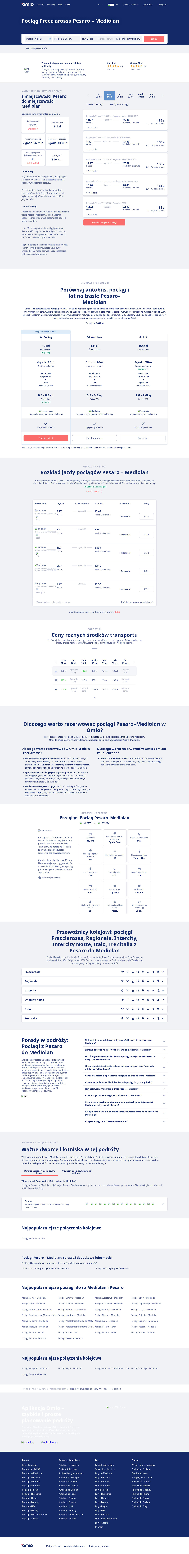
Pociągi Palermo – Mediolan (34, 1320)
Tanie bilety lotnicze (105, 1469)
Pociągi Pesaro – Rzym (105, 1326)
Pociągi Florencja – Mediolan (72, 1309)
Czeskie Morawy (140, 1473)
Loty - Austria (101, 1522)
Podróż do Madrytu (141, 1489)
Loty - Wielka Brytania (106, 1518)
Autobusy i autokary (69, 1460)
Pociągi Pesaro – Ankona (143, 1332)
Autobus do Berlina (68, 1489)
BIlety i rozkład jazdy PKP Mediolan (112, 1268)
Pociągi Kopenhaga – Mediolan (146, 1303)
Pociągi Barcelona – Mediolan (108, 1303)
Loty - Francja (102, 1502)
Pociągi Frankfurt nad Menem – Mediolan (41, 1315)
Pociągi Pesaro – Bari (68, 1332)
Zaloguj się (163, 5)
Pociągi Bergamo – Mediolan (35, 1368)
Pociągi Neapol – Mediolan (107, 1315)
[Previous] (55, 662)
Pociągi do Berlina (31, 1485)
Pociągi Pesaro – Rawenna (70, 1338)
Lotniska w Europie (104, 1465)
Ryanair (99, 1526)
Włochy (42, 1388)
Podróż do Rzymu (141, 1493)
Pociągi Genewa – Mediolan (144, 1320)
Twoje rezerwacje (130, 5)
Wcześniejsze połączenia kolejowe (53, 602)
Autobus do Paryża (68, 1485)
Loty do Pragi (102, 1489)
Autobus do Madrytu (69, 1477)
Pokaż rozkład (33, 163)
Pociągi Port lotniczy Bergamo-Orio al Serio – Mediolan (84, 1326)
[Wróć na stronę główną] (29, 5)
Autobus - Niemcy (67, 1498)
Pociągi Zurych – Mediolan (143, 1309)
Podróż (135, 1460)
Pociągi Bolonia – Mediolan (144, 1315)
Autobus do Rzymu (68, 1481)
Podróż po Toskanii (141, 1469)
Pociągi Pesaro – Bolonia (33, 1238)
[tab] (94, 104)
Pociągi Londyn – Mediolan (71, 1297)
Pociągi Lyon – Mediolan (106, 1320)
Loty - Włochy (102, 1514)
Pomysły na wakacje (142, 1477)
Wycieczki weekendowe (143, 1465)
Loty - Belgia (101, 1506)
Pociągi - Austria (30, 1518)
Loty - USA (100, 1510)
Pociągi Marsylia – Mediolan (34, 1326)
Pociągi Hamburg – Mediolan (72, 1315)
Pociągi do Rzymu (31, 1477)
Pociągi (41, 4)
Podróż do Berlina (141, 1502)
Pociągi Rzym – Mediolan (33, 1303)
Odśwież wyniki (92, 491)
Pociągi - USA (28, 1506)
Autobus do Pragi (67, 1493)
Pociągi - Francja (30, 1502)
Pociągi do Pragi (30, 1489)
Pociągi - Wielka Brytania (34, 1514)
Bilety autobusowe (68, 1469)
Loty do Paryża (102, 1481)
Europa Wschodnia (141, 1481)
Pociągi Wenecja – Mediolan (107, 1309)
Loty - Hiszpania (103, 1493)
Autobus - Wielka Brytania (72, 1514)
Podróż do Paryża (141, 1498)
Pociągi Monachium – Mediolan (36, 1309)
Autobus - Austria (67, 1518)
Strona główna (28, 1388)
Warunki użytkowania (74, 1546)
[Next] (162, 95)
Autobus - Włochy (67, 1510)
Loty (60, 4)
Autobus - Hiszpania (69, 1465)
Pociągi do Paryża (31, 1481)
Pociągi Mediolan (57, 1388)
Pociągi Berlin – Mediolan (143, 1297)
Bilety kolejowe (29, 1465)
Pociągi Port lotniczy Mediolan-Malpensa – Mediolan (83, 1320)
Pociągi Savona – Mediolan (34, 1374)
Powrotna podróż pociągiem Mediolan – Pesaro (45, 1268)
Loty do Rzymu (102, 1477)
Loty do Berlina (102, 1485)
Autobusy (51, 4)
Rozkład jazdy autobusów (71, 1473)
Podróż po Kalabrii (141, 1485)
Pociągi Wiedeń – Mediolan (71, 1303)
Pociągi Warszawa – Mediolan (108, 1297)
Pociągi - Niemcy (30, 1498)
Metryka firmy (53, 1546)
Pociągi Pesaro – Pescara (33, 1338)
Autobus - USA (66, 1506)
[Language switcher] (113, 4)
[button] (89, 39)
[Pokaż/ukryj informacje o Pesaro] (162, 1204)
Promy (67, 4)
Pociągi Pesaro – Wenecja (143, 1326)
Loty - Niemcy (102, 1498)
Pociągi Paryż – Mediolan (33, 1297)
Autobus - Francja (67, 1502)
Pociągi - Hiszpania (31, 1493)
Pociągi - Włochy (30, 1510)
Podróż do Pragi (140, 1506)
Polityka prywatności (99, 1546)
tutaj (117, 612)
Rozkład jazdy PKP (31, 1469)
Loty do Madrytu (103, 1473)
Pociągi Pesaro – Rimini (105, 1332)
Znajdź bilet (33, 129)
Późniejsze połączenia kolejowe (136, 602)
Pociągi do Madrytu (32, 1473)
